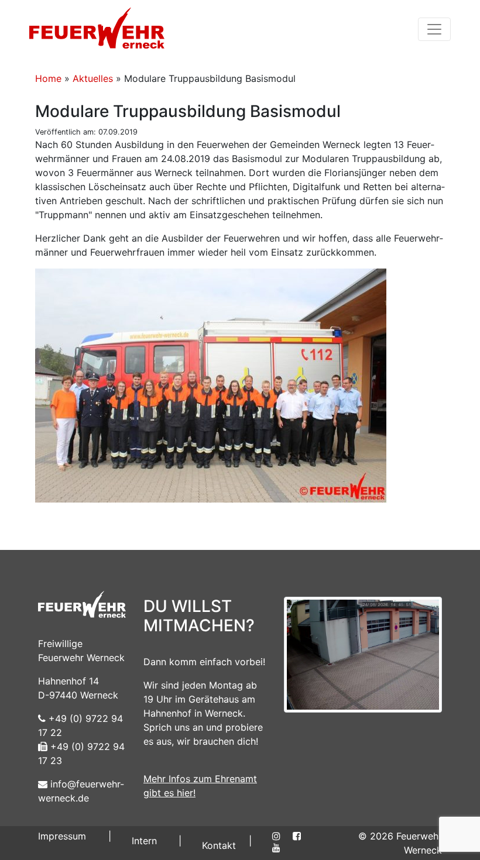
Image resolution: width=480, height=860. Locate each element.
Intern (144, 841)
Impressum (62, 836)
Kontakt (219, 845)
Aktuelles (93, 78)
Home (48, 78)
